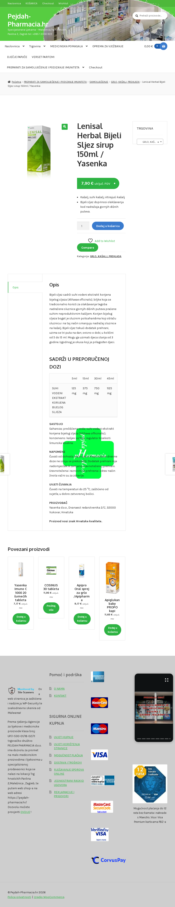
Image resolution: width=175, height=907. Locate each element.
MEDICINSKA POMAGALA (66, 46)
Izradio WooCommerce (49, 897)
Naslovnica (14, 3)
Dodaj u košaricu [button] (21, 618)
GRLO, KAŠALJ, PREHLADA (125, 81)
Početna (16, 81)
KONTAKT (60, 695)
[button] (64, 127)
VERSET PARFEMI (43, 57)
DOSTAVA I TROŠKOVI (68, 762)
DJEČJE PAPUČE (17, 57)
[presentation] (139, 738)
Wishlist (63, 3)
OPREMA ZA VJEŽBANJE (107, 46)
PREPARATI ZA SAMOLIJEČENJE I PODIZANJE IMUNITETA (43, 67)
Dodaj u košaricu (108, 226)
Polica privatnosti (19, 897)
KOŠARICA (31, 3)
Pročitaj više (51, 607)
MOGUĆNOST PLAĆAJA (68, 755)
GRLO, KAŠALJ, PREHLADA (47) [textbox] (151, 141)
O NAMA (59, 688)
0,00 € (151, 46)
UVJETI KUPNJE (63, 737)
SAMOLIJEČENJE (98, 81)
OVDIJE (25, 812)
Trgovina (35, 46)
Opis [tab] (16, 287)
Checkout (48, 3)
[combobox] (150, 142)
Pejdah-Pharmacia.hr (28, 20)
